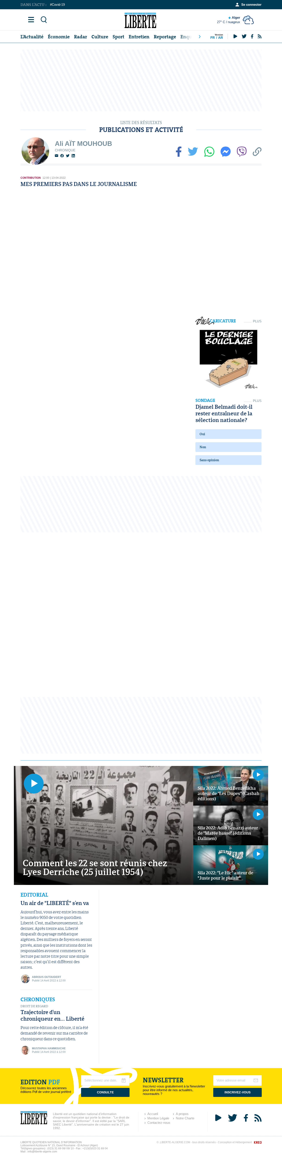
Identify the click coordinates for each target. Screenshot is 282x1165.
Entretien (139, 36)
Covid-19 (58, 4)
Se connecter (251, 4)
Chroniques (37, 999)
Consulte (105, 1092)
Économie (59, 36)
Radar (80, 36)
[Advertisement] (141, 80)
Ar (220, 37)
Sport (118, 36)
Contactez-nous (158, 1122)
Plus (257, 321)
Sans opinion (209, 460)
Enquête (189, 36)
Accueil (152, 1114)
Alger (228, 20)
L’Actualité (31, 36)
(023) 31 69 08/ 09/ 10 (60, 1148)
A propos (182, 1114)
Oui (202, 434)
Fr (212, 37)
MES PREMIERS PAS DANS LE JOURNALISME (78, 184)
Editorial (34, 895)
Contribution (30, 177)
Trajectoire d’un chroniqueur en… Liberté (52, 1015)
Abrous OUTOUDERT (46, 977)
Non (203, 447)
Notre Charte (185, 1118)
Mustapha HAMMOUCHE (49, 1048)
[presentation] (199, 36)
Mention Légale (158, 1118)
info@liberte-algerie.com (42, 1151)
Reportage (165, 36)
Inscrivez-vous (237, 1092)
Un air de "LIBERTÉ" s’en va (54, 903)
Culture (99, 36)
